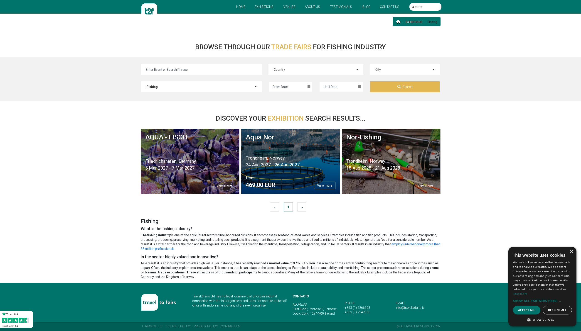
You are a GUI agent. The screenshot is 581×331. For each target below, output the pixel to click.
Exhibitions (264, 7)
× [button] (571, 251)
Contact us (389, 7)
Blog (366, 7)
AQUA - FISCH (166, 137)
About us (312, 7)
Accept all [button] (526, 310)
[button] (542, 300)
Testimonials (341, 7)
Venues (289, 7)
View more (224, 185)
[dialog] (542, 286)
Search (407, 87)
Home (240, 7)
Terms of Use (152, 326)
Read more (520, 294)
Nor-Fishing (364, 137)
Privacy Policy (206, 326)
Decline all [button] (557, 310)
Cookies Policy (178, 326)
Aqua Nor (260, 137)
